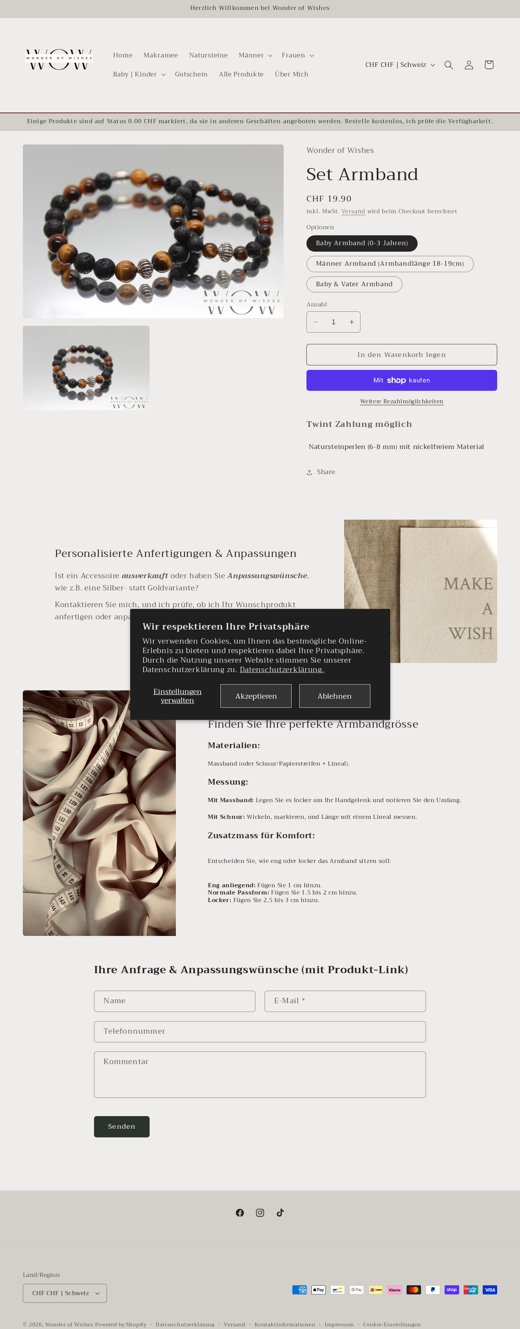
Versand (353, 211)
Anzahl (316, 304)
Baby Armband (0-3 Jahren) (362, 243)
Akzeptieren (256, 696)
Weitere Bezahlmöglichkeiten (402, 402)
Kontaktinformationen (285, 1325)
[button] (254, 55)
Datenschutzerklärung (185, 1325)
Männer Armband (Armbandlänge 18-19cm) (390, 263)
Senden (122, 1126)
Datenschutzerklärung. (282, 669)
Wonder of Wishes (69, 1324)
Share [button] (326, 472)
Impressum (339, 1325)
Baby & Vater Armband (354, 284)
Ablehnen (334, 696)
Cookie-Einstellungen (392, 1325)
